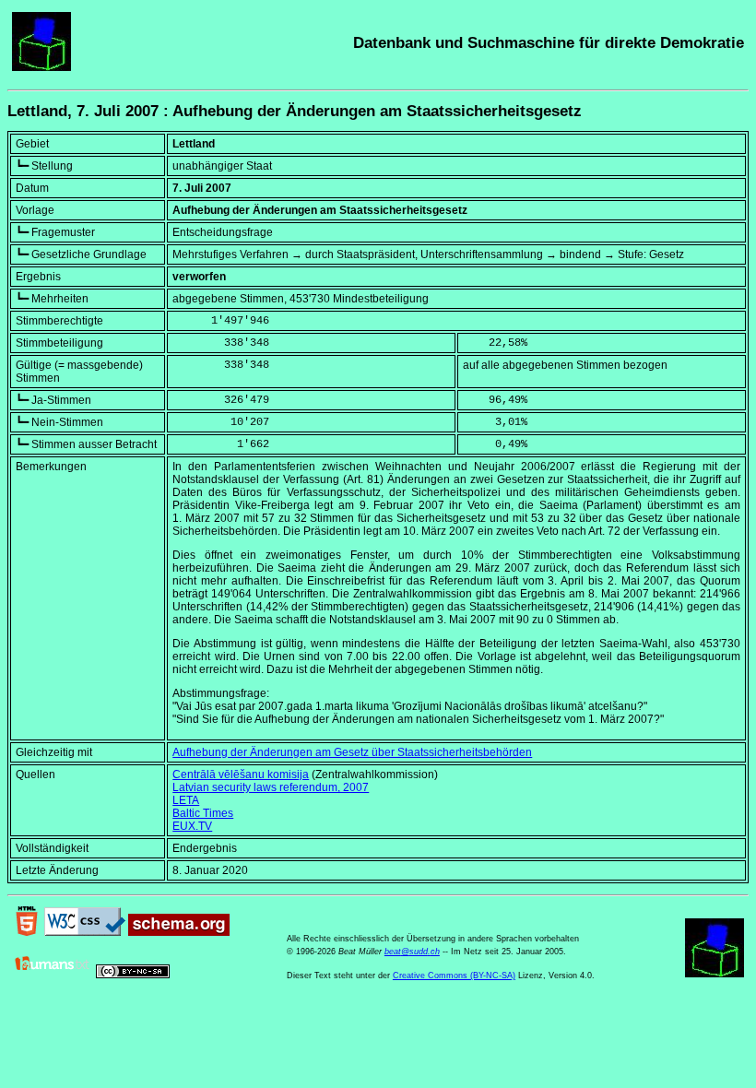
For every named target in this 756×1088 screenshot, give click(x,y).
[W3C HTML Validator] (26, 932)
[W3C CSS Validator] (84, 932)
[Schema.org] (179, 932)
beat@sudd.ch (412, 951)
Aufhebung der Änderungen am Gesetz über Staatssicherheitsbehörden (352, 752)
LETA (185, 800)
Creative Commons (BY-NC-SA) (454, 975)
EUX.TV (192, 826)
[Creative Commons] (133, 974)
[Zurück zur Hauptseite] (41, 67)
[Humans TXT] (52, 974)
